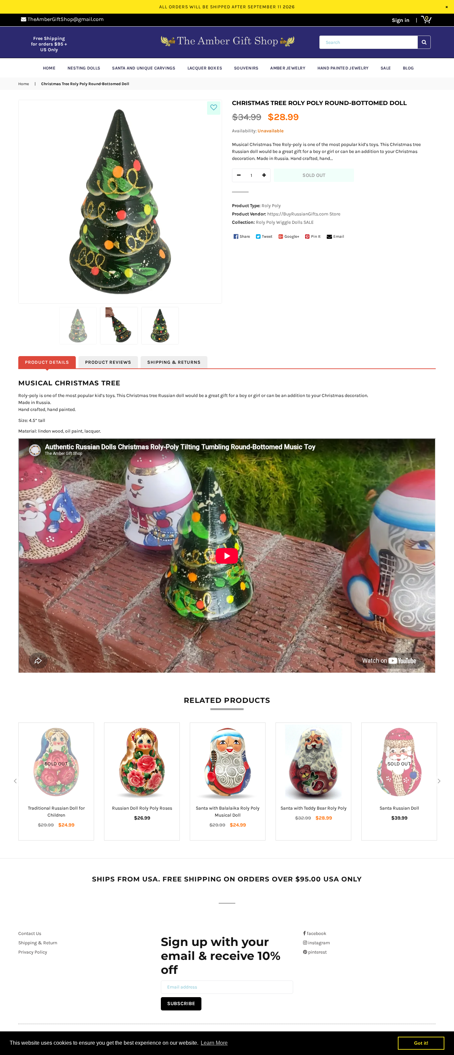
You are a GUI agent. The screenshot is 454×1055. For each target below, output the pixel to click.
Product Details (47, 362)
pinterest (317, 952)
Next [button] (439, 781)
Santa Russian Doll (399, 808)
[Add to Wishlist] (213, 108)
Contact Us (29, 933)
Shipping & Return (37, 943)
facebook (316, 933)
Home (23, 83)
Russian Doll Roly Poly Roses (142, 808)
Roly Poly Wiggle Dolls (279, 222)
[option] (56, 782)
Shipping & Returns (174, 362)
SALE (308, 222)
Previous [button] (15, 781)
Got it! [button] (421, 1043)
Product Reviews (108, 362)
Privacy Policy (32, 952)
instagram (318, 943)
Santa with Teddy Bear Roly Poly (314, 808)
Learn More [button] (214, 1043)
